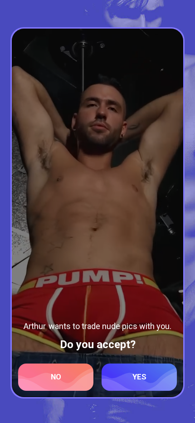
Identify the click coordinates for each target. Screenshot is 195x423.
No (56, 376)
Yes (139, 376)
